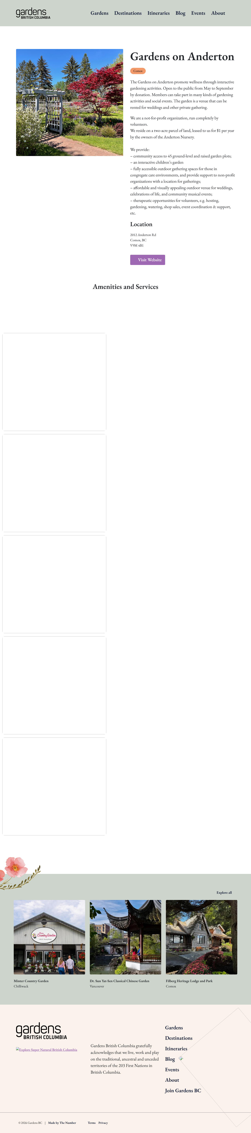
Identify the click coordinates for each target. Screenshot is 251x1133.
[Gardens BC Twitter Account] (103, 1027)
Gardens (99, 13)
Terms (92, 1123)
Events (198, 13)
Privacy (103, 1123)
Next (226, 844)
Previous (25, 844)
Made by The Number (62, 1123)
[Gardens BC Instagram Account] (93, 1027)
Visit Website (149, 260)
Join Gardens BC (183, 1090)
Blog (180, 13)
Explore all (225, 892)
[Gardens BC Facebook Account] (114, 1027)
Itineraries (158, 13)
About (218, 13)
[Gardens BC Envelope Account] (125, 1027)
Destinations (128, 13)
